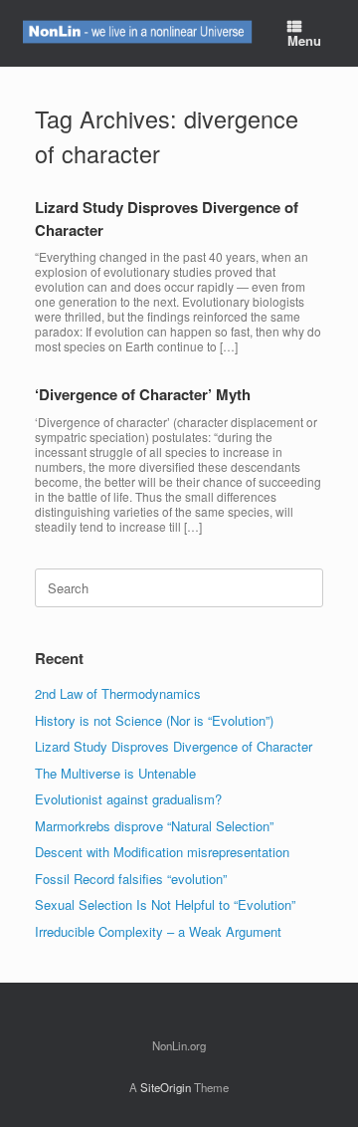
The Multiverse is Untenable (115, 773)
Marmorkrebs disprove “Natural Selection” (154, 825)
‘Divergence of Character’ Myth (143, 394)
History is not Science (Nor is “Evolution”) (154, 720)
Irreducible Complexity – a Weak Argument (158, 931)
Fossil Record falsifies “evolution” (131, 878)
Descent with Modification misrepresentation (162, 851)
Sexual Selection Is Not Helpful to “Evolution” (165, 904)
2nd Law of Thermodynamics (118, 693)
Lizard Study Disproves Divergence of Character (173, 746)
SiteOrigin (165, 1087)
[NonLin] (136, 33)
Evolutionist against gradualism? (128, 798)
